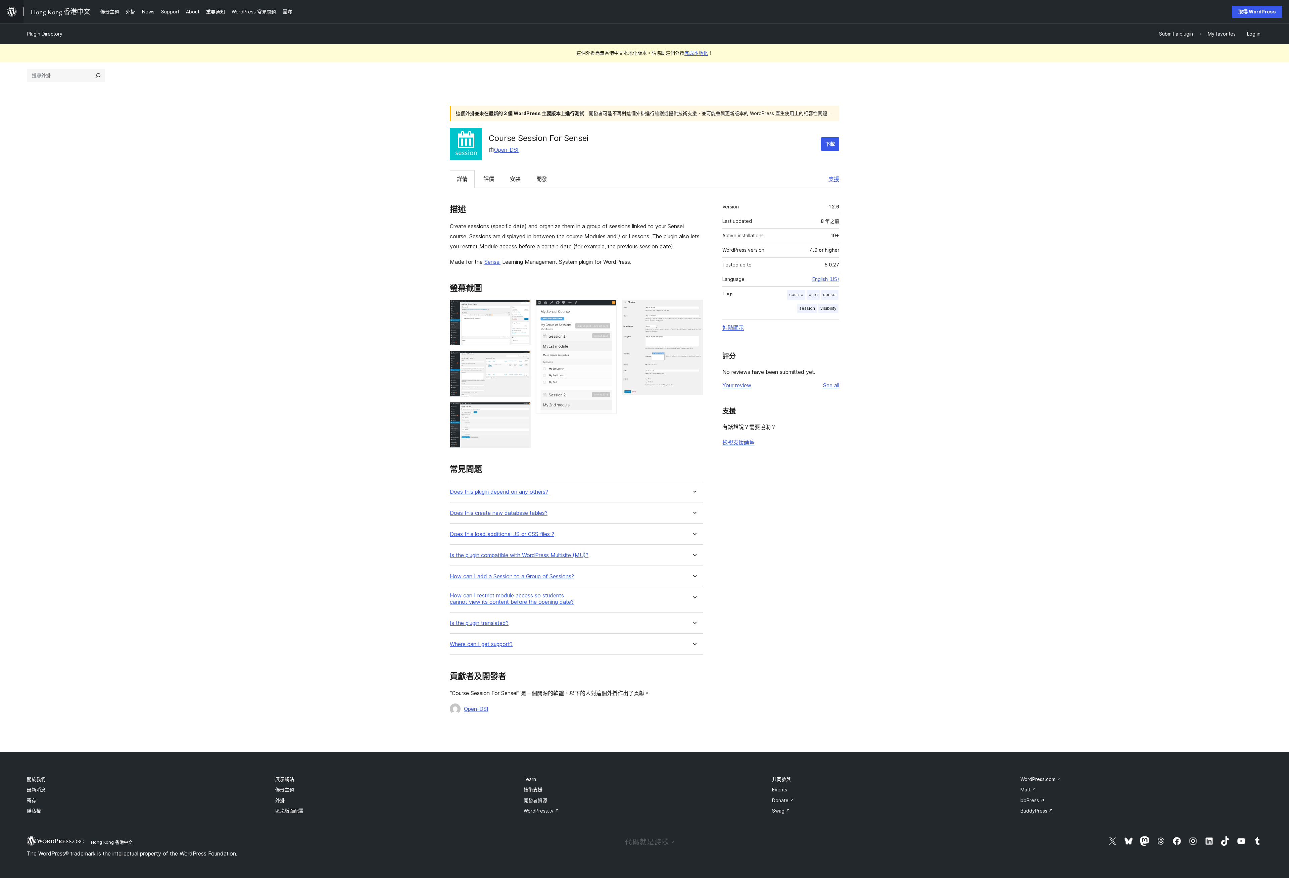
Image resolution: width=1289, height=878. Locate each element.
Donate (783, 800)
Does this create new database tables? (498, 513)
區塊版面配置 (289, 811)
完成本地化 (696, 53)
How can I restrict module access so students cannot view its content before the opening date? (512, 598)
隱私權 (34, 811)
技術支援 (533, 789)
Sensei (492, 261)
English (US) (825, 279)
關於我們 (36, 779)
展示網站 (284, 779)
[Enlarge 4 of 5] (607, 308)
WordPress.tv (541, 811)
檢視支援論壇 (738, 442)
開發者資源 (535, 800)
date (813, 294)
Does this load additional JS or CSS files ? (502, 534)
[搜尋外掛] (98, 75)
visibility (828, 308)
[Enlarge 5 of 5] (693, 308)
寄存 (31, 800)
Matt (1028, 789)
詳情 (462, 179)
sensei (830, 294)
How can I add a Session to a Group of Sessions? (512, 576)
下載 (830, 144)
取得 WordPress (1257, 11)
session (807, 308)
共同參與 (781, 779)
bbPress (1032, 800)
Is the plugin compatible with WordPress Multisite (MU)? (519, 555)
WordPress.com (1040, 779)
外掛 (280, 800)
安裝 (515, 179)
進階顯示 (733, 327)
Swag (781, 811)
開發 (541, 179)
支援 (833, 179)
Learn (530, 779)
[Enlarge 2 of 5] (521, 359)
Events (779, 789)
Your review (736, 385)
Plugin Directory (44, 34)
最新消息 (36, 789)
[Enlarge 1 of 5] (521, 308)
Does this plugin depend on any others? (499, 492)
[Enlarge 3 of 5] (521, 411)
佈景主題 (284, 789)
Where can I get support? (481, 644)
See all (831, 385)
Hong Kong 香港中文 (112, 842)
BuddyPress (1036, 811)
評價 (488, 179)
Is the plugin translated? (479, 623)
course (796, 294)
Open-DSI (506, 149)
